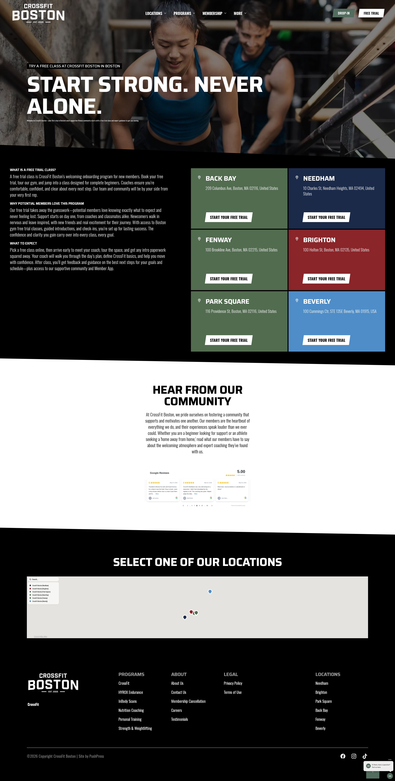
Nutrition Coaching (131, 710)
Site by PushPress (91, 756)
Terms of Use (233, 692)
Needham (321, 683)
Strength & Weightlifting (135, 728)
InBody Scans (127, 701)
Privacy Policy (233, 683)
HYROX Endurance (130, 692)
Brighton (321, 692)
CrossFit (123, 683)
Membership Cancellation (188, 701)
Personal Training (129, 719)
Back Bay (321, 710)
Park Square (323, 701)
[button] (155, 13)
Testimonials (179, 719)
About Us (177, 683)
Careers (176, 710)
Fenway (320, 719)
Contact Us (178, 692)
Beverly (320, 728)
